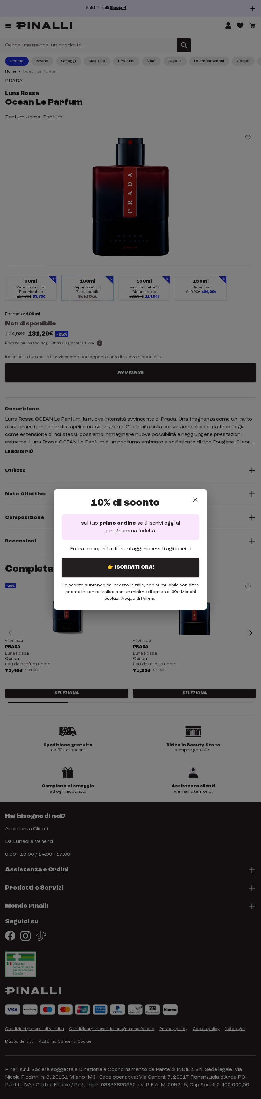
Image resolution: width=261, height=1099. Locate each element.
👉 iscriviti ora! (130, 567)
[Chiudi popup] (195, 500)
